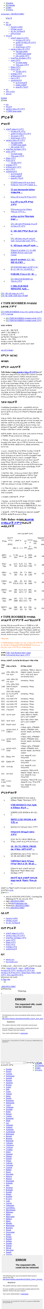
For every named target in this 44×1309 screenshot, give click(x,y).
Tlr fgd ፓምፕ (21, 71)
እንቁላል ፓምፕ (16, 74)
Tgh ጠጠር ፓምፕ (22, 65)
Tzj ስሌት (19, 45)
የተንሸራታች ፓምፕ (23, 40)
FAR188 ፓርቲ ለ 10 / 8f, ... (24, 274)
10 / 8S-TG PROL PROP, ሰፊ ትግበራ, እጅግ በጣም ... (23, 847)
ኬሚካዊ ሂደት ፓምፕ (18, 76)
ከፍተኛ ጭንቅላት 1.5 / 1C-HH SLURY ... (23, 261)
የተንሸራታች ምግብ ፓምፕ (11, 973)
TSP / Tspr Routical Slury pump (18, 653)
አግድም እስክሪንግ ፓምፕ (20, 38)
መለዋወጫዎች (16, 80)
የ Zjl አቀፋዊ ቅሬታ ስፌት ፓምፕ (18, 655)
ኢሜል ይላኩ (5, 979)
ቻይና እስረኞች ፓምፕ (15, 975)
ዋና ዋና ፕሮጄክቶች (18, 31)
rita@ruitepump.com (19, 903)
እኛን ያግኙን (10, 92)
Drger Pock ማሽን (28, 973)
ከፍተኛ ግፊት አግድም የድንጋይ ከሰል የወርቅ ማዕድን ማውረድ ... (24, 880)
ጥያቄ (11, 890)
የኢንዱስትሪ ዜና (12, 962)
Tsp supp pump (22, 51)
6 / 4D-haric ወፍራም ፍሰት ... (24, 245)
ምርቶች (9, 36)
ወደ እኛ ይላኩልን (7, 350)
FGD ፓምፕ (15, 69)
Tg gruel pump (21, 63)
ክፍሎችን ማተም (22, 87)
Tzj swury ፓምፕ (17, 136)
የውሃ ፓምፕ (15, 78)
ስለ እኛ (8, 25)
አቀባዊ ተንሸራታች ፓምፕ (20, 49)
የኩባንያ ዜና (10, 959)
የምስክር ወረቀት (17, 29)
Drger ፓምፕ (16, 67)
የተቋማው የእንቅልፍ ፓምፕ (21, 58)
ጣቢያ (21, 968)
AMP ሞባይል (29, 968)
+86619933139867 (17, 901)
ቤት (7, 22)
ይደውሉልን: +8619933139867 (12, 14)
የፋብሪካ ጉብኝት (17, 27)
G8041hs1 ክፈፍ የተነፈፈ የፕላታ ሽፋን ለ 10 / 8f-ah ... (24, 862)
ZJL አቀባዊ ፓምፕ (22, 56)
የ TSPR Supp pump (23, 54)
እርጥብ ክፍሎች (21, 83)
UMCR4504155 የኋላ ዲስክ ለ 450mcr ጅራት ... (24, 806)
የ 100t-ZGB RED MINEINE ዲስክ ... (20, 287)
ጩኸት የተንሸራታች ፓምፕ (26, 42)
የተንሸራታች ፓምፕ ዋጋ (25, 970)
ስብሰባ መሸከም (21, 85)
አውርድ (8, 94)
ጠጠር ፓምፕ (15, 60)
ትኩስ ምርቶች (11, 968)
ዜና (7, 89)
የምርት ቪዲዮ (16, 33)
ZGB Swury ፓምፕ (23, 47)
